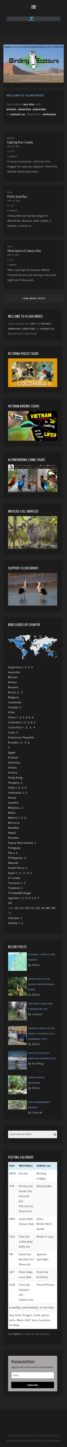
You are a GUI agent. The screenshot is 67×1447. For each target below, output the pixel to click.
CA (21, 908)
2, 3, (28, 667)
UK (10, 903)
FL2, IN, (41, 908)
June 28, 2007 (13, 146)
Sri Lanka (14, 878)
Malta (11, 812)
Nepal (12, 832)
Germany (14, 762)
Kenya (12, 797)
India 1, (13, 787)
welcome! (49, 114)
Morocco (14, 822)
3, (24, 717)
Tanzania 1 (15, 883)
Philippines (15, 858)
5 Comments (12, 210)
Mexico (12, 817)
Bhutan (13, 677)
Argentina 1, (16, 667)
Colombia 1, (16, 722)
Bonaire (13, 687)
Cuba (11, 732)
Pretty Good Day (17, 196)
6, (36, 898)
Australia (14, 672)
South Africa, (17, 868)
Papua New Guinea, (21, 843)
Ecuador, (14, 742)
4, (27, 717)
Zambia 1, (15, 923)
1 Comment (12, 265)
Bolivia (12, 682)
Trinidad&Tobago (19, 893)
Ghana (12, 767)
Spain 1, (13, 873)
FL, (33, 908)
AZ (16, 908)
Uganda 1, (15, 898)
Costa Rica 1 (16, 727)
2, (19, 692)
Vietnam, (14, 918)
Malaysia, (15, 807)
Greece (12, 772)
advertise (24, 109)
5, (30, 717)
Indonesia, (15, 792)
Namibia (13, 827)
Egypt (11, 752)
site (32, 323)
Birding (10, 138)
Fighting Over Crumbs (20, 142)
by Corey (11, 151)
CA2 (27, 908)
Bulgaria (13, 697)
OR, (53, 908)
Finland (13, 757)
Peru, (12, 853)
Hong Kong (15, 777)
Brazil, (12, 692)
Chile (11, 712)
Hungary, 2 (15, 782)
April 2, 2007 (13, 255)
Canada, (13, 707)
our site (28, 104)
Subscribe (32, 1385)
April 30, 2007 (13, 200)
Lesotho (13, 802)
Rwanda (13, 863)
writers (46, 323)
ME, (48, 908)
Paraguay (14, 848)
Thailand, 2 (15, 888)
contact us (47, 328)
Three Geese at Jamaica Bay (24, 250)
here (17, 1334)
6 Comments (12, 156)
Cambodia (14, 702)
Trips (9, 192)
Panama (13, 838)
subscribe (39, 109)
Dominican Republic (21, 737)
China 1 (13, 717)
